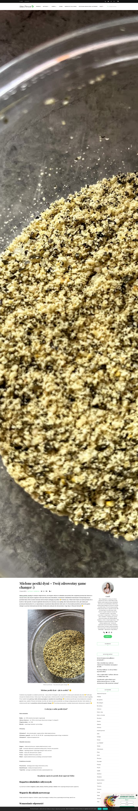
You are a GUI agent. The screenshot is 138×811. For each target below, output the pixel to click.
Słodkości (99, 774)
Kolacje (98, 740)
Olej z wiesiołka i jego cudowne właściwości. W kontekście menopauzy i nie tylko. (107, 664)
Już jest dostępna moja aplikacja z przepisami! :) (105, 659)
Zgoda (99, 808)
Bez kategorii (100, 703)
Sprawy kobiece (100, 780)
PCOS (98, 755)
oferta (108, 636)
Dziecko (99, 721)
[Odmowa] (136, 809)
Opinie (61, 6)
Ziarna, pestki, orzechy (25, 595)
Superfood (37, 591)
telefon (105, 1)
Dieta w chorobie (101, 715)
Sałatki (98, 770)
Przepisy (38, 6)
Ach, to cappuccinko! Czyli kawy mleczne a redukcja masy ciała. (107, 675)
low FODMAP (100, 743)
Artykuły (45, 6)
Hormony (99, 727)
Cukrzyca (99, 709)
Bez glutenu (100, 699)
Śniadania (99, 777)
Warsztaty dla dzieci (71, 6)
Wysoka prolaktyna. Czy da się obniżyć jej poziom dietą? (107, 670)
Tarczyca (99, 786)
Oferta (54, 6)
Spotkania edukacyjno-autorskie (88, 6)
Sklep (101, 6)
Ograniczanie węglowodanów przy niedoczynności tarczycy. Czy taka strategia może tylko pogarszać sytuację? (108, 681)
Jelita (98, 733)
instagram (114, 1)
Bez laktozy (99, 706)
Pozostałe (99, 761)
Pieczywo (99, 758)
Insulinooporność (101, 730)
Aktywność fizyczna (101, 693)
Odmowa (105, 808)
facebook (111, 1)
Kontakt (27, 1)
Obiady (98, 746)
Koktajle (99, 736)
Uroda (98, 792)
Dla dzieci (99, 718)
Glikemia (99, 724)
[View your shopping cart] (118, 1)
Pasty (98, 752)
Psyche (98, 767)
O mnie (21, 1)
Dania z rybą (100, 712)
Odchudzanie (100, 749)
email (108, 1)
